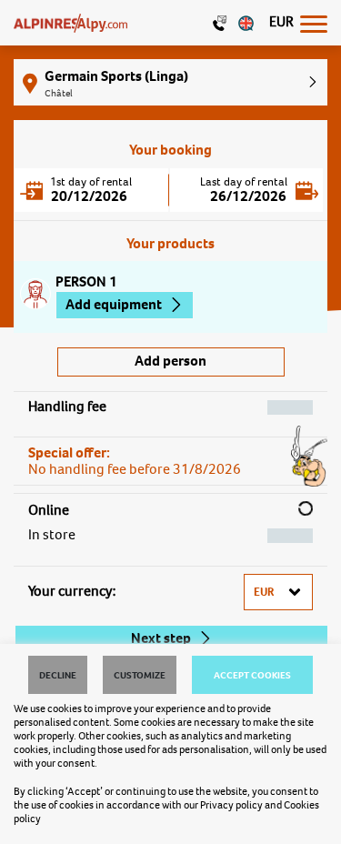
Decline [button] (57, 674)
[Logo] (70, 22)
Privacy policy (231, 805)
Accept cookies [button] (252, 674)
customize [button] (139, 674)
